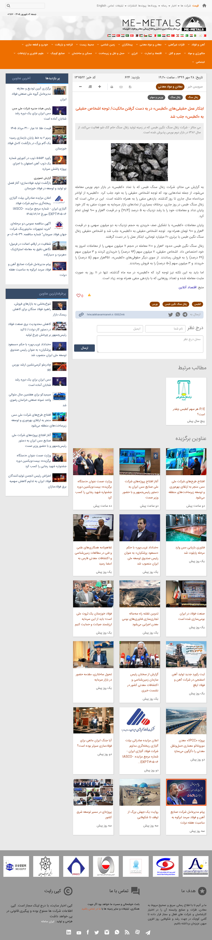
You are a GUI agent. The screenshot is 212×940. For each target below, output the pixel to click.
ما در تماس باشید (91, 909)
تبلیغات (119, 6)
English (101, 6)
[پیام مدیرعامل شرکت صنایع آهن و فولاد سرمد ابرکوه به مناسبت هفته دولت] (186, 792)
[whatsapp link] (178, 315)
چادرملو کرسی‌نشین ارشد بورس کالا (31, 367)
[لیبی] (159, 35)
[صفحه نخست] (204, 5)
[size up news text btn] (99, 87)
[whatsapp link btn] (117, 932)
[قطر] (136, 35)
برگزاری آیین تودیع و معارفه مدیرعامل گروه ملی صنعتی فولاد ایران (39, 94)
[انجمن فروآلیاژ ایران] (136, 866)
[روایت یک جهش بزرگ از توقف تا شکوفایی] (139, 792)
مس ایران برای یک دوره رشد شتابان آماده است (40, 116)
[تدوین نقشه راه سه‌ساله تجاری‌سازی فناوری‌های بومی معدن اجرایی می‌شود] (139, 593)
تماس (111, 6)
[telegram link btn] (148, 933)
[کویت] (168, 35)
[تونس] (132, 35)
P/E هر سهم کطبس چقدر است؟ (189, 412)
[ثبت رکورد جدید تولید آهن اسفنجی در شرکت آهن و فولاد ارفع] (186, 654)
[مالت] (154, 35)
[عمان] (145, 35)
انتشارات (132, 6)
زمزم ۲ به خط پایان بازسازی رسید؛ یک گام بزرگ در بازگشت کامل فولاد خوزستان (36, 143)
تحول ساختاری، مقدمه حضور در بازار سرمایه (94, 677)
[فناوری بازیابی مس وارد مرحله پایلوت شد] (186, 527)
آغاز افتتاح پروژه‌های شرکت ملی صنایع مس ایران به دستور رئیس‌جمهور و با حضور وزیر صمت (140, 489)
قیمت (195, 6)
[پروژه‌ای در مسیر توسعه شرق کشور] (93, 792)
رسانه (164, 6)
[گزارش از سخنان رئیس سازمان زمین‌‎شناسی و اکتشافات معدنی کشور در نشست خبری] (139, 654)
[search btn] (8, 6)
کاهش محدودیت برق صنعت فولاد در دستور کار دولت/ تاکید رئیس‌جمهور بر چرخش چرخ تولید (37, 330)
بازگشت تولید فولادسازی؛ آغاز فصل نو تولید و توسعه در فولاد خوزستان (37, 185)
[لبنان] (177, 35)
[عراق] (163, 35)
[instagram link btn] (107, 932)
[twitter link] (170, 315)
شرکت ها (186, 6)
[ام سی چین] (16, 866)
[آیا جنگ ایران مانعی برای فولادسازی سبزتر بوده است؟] (93, 720)
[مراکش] (173, 35)
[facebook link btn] (88, 932)
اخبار (173, 6)
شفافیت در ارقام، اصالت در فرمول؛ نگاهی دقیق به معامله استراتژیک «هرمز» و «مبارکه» (37, 249)
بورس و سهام (156, 97)
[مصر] (191, 35)
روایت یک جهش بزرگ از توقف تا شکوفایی (143, 814)
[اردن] (141, 35)
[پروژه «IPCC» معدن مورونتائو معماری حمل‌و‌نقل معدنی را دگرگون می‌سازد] (186, 720)
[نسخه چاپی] (112, 87)
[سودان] (150, 35)
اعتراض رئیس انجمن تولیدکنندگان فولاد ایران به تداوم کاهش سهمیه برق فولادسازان (37, 481)
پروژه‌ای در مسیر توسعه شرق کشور (94, 814)
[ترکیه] (118, 35)
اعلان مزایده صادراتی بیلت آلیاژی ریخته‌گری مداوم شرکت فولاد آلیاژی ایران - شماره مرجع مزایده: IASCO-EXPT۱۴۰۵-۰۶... (140, 751)
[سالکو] (195, 866)
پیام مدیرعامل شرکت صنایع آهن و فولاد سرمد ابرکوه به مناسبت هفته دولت (188, 817)
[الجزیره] (195, 35)
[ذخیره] (130, 87)
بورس (155, 304)
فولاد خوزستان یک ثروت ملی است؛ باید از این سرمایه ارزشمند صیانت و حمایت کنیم (93, 619)
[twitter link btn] (96, 933)
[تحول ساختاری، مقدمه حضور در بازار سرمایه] (93, 654)
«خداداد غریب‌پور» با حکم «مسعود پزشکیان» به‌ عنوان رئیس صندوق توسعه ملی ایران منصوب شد (141, 555)
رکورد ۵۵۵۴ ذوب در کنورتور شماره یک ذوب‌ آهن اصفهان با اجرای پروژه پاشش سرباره (37, 164)
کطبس (197, 304)
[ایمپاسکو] (76, 866)
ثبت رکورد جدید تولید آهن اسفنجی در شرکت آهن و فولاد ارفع (188, 680)
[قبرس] (200, 35)
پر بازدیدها (53, 78)
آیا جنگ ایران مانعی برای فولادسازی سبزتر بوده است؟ (94, 743)
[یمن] (113, 35)
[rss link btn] (127, 932)
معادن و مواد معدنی (170, 86)
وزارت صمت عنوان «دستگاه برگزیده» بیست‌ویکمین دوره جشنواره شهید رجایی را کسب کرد (93, 489)
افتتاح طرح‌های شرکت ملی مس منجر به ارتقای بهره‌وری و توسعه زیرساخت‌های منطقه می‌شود (187, 489)
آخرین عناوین (21, 78)
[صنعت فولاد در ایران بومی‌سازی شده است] (186, 593)
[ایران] (182, 35)
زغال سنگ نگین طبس (176, 304)
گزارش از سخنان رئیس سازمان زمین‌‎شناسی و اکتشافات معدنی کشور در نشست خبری (142, 682)
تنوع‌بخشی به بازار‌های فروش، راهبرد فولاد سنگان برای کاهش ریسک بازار (39, 309)
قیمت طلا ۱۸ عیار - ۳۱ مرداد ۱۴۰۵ (31, 128)
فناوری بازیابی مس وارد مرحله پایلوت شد (190, 550)
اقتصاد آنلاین (187, 287)
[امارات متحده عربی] (109, 35)
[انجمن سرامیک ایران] (46, 866)
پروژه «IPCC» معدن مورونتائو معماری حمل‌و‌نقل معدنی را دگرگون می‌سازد (188, 746)
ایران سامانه (47, 921)
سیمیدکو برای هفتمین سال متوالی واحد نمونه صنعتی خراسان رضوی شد (37, 400)
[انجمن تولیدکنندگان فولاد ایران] (106, 866)
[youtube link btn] (79, 933)
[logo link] (164, 26)
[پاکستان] (186, 35)
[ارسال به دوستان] (121, 87)
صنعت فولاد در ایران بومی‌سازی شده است (191, 616)
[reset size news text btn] (90, 87)
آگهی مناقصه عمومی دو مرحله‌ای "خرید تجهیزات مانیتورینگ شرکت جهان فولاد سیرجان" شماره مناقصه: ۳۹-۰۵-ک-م (36, 229)
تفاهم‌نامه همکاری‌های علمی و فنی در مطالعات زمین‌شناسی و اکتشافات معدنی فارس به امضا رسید (93, 555)
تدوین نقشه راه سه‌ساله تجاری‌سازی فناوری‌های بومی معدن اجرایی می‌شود (140, 619)
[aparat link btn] (137, 932)
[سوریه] (122, 35)
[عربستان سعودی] (127, 35)
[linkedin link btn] (68, 932)
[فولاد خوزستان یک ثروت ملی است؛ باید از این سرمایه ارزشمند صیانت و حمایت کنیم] (93, 593)
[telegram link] (185, 315)
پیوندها (142, 6)
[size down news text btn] (80, 87)
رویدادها (152, 6)
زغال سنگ (193, 97)
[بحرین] (204, 35)
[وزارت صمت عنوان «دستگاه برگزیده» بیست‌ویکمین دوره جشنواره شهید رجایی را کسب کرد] (93, 461)
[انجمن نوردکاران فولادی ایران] (165, 866)
